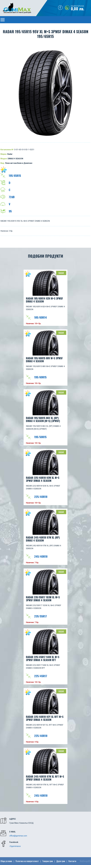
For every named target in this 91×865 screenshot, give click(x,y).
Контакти (72, 861)
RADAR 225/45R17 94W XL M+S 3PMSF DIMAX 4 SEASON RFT (42, 658)
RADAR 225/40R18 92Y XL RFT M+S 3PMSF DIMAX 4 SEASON (44, 718)
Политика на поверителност (27, 861)
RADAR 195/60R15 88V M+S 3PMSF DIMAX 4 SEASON (44, 359)
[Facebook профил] (60, 8)
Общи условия (6, 861)
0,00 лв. (77, 8)
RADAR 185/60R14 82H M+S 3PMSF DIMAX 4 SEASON (44, 299)
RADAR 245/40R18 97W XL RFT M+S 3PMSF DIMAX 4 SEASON (45, 778)
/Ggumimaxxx (15, 846)
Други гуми (60, 861)
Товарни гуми (47, 861)
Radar (61, 272)
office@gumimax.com (18, 836)
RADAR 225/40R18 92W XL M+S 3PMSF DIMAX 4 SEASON (42, 479)
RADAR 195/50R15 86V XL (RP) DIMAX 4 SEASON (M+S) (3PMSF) (43, 419)
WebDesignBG (85, 861)
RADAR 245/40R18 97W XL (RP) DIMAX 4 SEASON (43, 538)
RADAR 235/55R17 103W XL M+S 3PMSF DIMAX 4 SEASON (43, 598)
